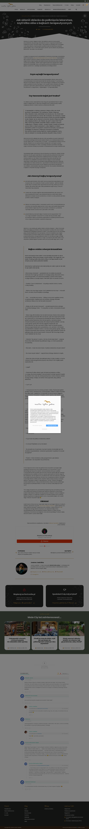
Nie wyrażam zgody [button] (37, 425)
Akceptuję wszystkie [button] (52, 425)
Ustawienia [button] (44, 429)
